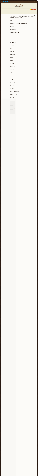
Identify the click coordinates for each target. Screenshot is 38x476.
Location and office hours (13, 110)
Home (31, 12)
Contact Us (13, 112)
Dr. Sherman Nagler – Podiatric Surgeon (13, 103)
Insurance (35, 12)
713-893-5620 (5, 1)
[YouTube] (34, 1)
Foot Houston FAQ (13, 108)
